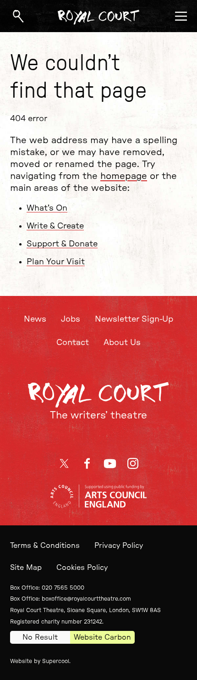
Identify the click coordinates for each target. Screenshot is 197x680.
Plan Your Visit (56, 262)
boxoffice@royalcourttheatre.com (86, 599)
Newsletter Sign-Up (134, 319)
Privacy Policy (118, 545)
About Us (122, 343)
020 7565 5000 (63, 588)
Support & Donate (62, 244)
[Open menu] (181, 16)
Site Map (26, 567)
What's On (47, 208)
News (35, 319)
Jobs (70, 319)
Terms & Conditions (45, 545)
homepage (123, 176)
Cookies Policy (82, 567)
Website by (39, 661)
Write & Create (55, 226)
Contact (72, 343)
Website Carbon (102, 637)
